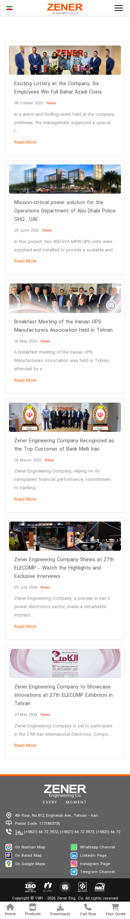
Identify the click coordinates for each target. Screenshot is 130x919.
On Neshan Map (30, 847)
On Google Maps (30, 864)
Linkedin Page (93, 855)
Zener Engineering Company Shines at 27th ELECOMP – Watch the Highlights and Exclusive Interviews (64, 568)
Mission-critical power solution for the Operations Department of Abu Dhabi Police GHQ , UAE (65, 211)
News (51, 103)
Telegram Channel (97, 872)
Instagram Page (95, 864)
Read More (25, 142)
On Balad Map (28, 855)
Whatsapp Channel (97, 847)
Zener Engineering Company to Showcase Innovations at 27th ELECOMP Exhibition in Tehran (63, 696)
